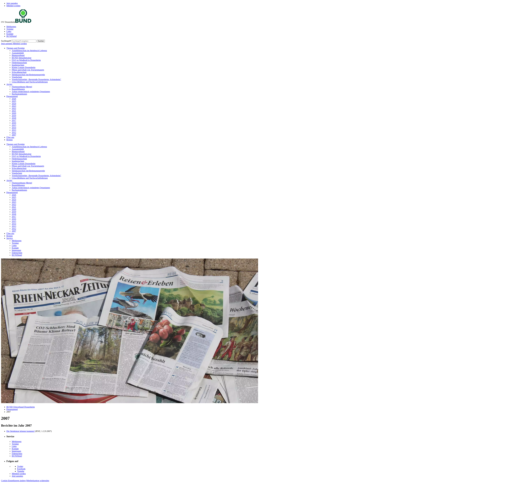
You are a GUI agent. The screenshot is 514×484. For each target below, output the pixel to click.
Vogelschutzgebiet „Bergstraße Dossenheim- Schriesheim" (36, 79)
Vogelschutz (17, 77)
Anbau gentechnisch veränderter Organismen (31, 91)
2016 (14, 123)
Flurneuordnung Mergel (22, 87)
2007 (14, 135)
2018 (14, 118)
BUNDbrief (11, 36)
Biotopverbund (18, 55)
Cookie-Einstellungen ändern (13, 480)
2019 (14, 115)
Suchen (41, 41)
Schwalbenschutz (19, 72)
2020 (14, 113)
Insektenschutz (18, 65)
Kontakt (9, 34)
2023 (14, 106)
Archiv (9, 84)
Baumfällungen (18, 89)
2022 (14, 108)
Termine (9, 29)
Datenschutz (17, 253)
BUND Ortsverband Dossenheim (20, 407)
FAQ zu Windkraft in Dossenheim (26, 60)
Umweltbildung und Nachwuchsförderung (30, 82)
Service (9, 238)
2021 (14, 111)
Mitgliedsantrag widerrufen (37, 480)
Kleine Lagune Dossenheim (23, 67)
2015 (14, 125)
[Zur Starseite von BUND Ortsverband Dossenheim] (23, 22)
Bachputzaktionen (19, 94)
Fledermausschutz (19, 62)
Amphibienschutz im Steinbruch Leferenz (29, 50)
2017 (14, 120)
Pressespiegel (12, 96)
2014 (14, 128)
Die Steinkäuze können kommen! (20, 431)
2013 (14, 130)
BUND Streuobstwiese (21, 58)
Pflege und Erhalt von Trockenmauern (28, 70)
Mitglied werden (13, 6)
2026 (14, 99)
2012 (14, 132)
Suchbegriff (6, 41)
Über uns (10, 137)
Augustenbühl (18, 53)
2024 (14, 103)
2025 (14, 101)
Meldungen (11, 26)
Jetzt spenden (12, 3)
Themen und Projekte (15, 48)
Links (8, 31)
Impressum (16, 250)
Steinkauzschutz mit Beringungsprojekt (28, 75)
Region (9, 140)
